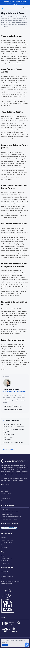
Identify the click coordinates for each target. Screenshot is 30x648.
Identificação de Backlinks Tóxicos (12, 424)
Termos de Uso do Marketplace (9, 519)
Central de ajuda (5, 496)
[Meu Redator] (2, 7)
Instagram (18, 406)
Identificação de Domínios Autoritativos (13, 426)
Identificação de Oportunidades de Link (13, 429)
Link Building (4, 547)
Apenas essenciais (13, 644)
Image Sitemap (7, 439)
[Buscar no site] (20, 7)
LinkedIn (8, 406)
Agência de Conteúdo (7, 540)
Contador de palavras (7, 576)
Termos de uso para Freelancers (9, 511)
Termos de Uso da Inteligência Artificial (11, 516)
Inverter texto (4, 579)
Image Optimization (8, 437)
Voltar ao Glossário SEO (9, 449)
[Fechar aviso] (28, 3)
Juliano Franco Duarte (11, 389)
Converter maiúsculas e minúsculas (10, 581)
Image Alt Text (7, 432)
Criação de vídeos (6, 493)
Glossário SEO (5, 560)
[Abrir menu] (27, 7)
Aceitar (5, 644)
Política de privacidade (7, 514)
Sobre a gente (5, 488)
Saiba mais (4, 642)
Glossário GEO (5, 563)
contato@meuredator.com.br (14, 409)
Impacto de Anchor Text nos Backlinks (13, 442)
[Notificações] (23, 7)
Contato (3, 501)
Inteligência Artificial (6, 542)
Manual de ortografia (6, 558)
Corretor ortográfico (7, 583)
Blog (2, 555)
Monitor (3, 537)
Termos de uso (5, 509)
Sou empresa (4, 491)
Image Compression (8, 434)
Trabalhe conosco (6, 498)
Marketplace (4, 545)
